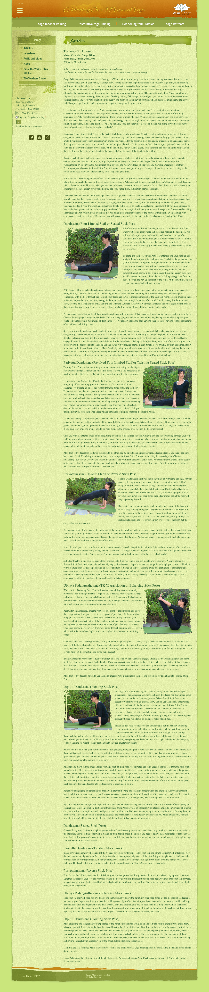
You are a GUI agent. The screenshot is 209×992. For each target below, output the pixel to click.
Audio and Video (33, 58)
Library (37, 40)
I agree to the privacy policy (32, 117)
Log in (20, 3)
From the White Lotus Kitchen (36, 71)
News (27, 64)
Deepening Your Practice (138, 24)
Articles (28, 48)
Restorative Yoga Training (94, 24)
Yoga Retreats (175, 24)
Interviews (29, 53)
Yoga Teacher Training (52, 24)
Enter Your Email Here (27, 113)
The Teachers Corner (35, 78)
